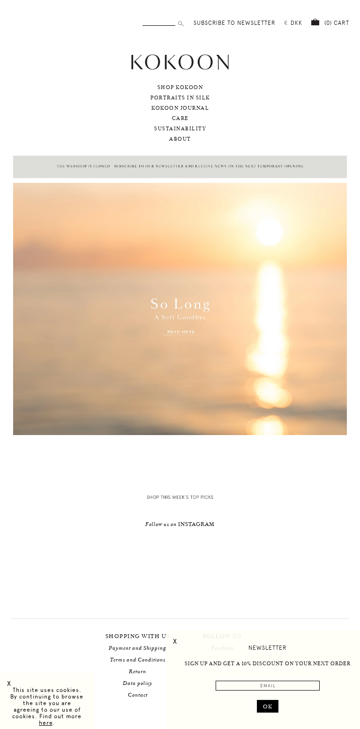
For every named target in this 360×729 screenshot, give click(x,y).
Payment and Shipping (137, 648)
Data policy (137, 683)
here (45, 723)
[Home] (180, 69)
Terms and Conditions (137, 659)
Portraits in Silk (180, 98)
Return (137, 671)
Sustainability (180, 129)
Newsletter (267, 648)
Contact (138, 695)
